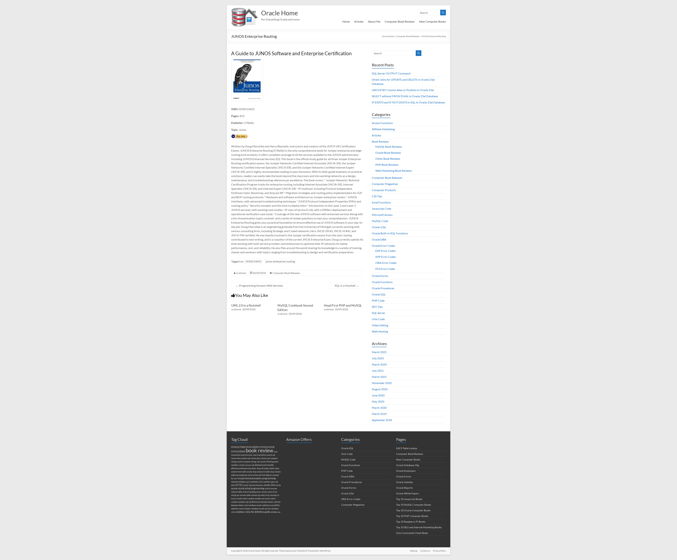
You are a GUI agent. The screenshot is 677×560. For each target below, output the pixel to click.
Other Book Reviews (387, 158)
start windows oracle (253, 505)
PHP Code (378, 300)
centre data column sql (260, 458)
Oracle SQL (379, 294)
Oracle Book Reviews (388, 152)
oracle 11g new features (253, 485)
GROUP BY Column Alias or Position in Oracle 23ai (403, 90)
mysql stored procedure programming (257, 478)
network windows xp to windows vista (247, 482)
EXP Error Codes (385, 250)
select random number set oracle (256, 498)
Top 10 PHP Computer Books (412, 515)
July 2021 (378, 370)
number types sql (270, 482)
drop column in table (261, 472)
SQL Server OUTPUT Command (391, 73)
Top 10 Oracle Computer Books (413, 510)
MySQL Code (380, 221)
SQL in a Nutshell (347, 285)
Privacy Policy (439, 550)
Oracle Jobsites (404, 482)
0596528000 (238, 451)
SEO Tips (377, 306)
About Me (374, 21)
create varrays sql (246, 465)
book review (259, 450)
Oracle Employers (406, 470)
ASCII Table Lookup (406, 448)
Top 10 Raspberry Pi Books (410, 521)
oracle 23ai (269, 485)
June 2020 (378, 395)
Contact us (425, 550)
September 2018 (382, 420)
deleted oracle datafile (264, 465)
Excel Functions (381, 202)
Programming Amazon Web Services (259, 285)
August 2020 (380, 389)
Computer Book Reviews (400, 21)
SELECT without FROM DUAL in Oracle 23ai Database (405, 96)
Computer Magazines (385, 183)
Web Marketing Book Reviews (393, 170)
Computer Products (384, 190)
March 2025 (379, 352)
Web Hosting (380, 331)
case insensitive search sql (264, 455)
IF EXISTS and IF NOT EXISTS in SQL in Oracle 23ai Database (408, 102)
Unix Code (378, 319)
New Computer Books (432, 21)
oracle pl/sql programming (251, 488)
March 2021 (379, 376)
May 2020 (378, 401)
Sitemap (413, 550)
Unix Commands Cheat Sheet (412, 532)
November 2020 (382, 383)
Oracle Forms (380, 275)
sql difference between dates (261, 502)
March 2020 (379, 407)
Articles (359, 21)
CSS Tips (377, 196)
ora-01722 (236, 485)
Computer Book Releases (286, 272)
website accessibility (271, 505)
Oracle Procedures (383, 288)
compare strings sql (251, 461)
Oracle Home (279, 13)
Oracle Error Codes (383, 245)
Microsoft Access (382, 214)
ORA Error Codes (386, 262)
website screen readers (241, 508)
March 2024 (379, 364)
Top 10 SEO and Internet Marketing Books (419, 527)
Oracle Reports (404, 487)
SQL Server (378, 313)
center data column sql (240, 458)
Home (346, 21)
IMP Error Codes (385, 256)
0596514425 (253, 261)
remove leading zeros (252, 492)
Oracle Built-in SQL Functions (390, 233)
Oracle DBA (379, 239)
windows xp (275, 512)
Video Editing (380, 325)
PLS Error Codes (385, 268)
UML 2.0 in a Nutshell (246, 305)
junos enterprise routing (280, 261)
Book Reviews (380, 141)
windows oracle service (261, 508)
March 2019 (379, 413)
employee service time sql (250, 475)
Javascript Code (381, 208)
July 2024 (378, 358)
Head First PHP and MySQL (343, 305)
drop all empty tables (266, 468)
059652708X (238, 447)
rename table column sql (249, 495)
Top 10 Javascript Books (409, 499)
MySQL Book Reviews (388, 146)
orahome (241, 272)
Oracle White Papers (407, 493)
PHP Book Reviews (386, 164)
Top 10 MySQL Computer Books (413, 504)
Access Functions (382, 123)
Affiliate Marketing (383, 129)
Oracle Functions (382, 282)
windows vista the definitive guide (253, 512)
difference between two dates (243, 468)
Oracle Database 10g (407, 465)
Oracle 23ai (379, 227)
